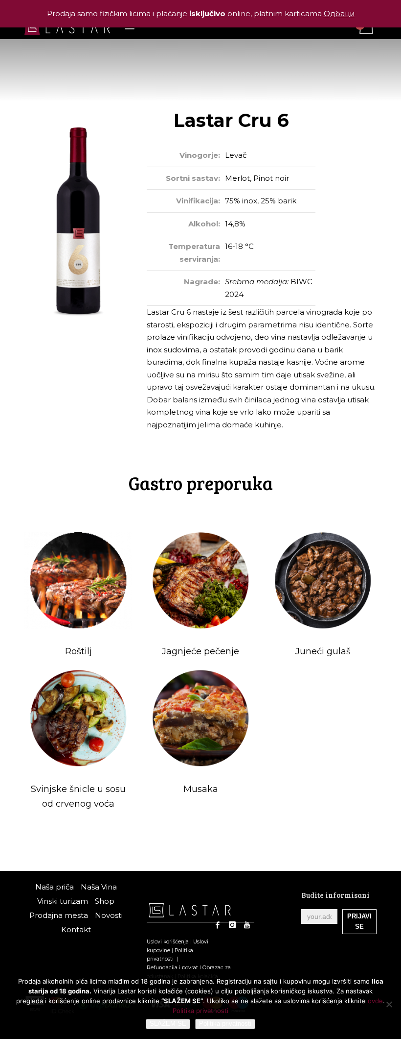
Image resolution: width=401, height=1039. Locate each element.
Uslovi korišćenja (168, 942)
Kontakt (76, 929)
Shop (104, 901)
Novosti (109, 915)
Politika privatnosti (200, 1010)
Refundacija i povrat (172, 968)
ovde (375, 1001)
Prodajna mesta (58, 915)
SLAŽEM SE (168, 1023)
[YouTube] (247, 924)
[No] (389, 1004)
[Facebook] (217, 924)
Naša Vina (99, 886)
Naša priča (54, 886)
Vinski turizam (62, 901)
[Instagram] (232, 924)
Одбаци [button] (339, 13)
